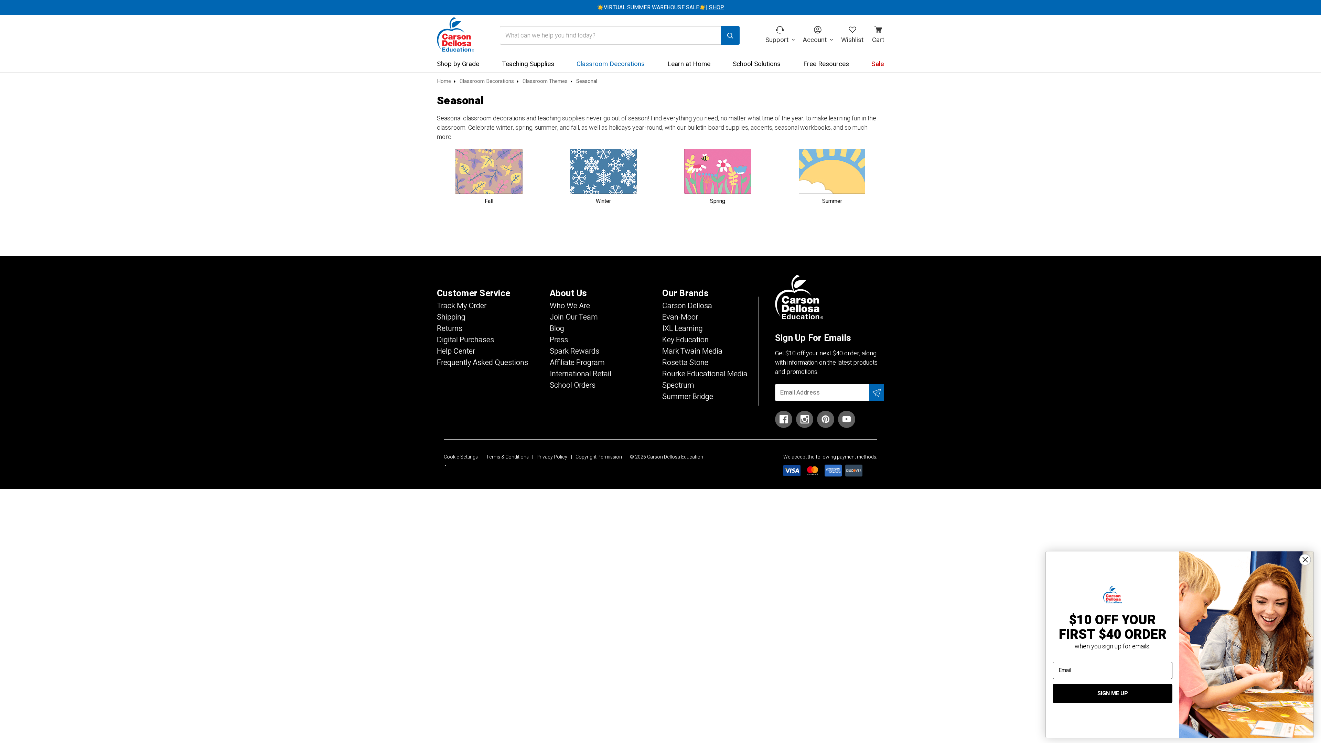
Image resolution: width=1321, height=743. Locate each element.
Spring (717, 201)
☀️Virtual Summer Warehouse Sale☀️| (660, 7)
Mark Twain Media (692, 351)
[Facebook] (783, 419)
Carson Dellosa (687, 305)
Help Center (456, 351)
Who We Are (570, 305)
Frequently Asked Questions (482, 362)
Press (559, 339)
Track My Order (461, 305)
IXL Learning (682, 328)
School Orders (572, 385)
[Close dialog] (1305, 560)
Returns (449, 328)
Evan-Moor (680, 317)
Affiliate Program (577, 362)
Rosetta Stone (685, 362)
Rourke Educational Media (705, 373)
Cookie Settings (461, 457)
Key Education (685, 339)
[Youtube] (846, 419)
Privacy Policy (552, 457)
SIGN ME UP (1112, 693)
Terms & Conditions (507, 457)
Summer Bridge (687, 396)
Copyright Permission (599, 457)
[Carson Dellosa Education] (455, 35)
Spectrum (678, 385)
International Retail (580, 373)
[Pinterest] (825, 419)
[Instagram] (804, 419)
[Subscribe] (876, 392)
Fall (489, 201)
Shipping (451, 317)
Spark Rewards (574, 351)
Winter (603, 201)
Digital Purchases (465, 339)
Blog (557, 328)
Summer (832, 201)
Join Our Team (574, 317)
